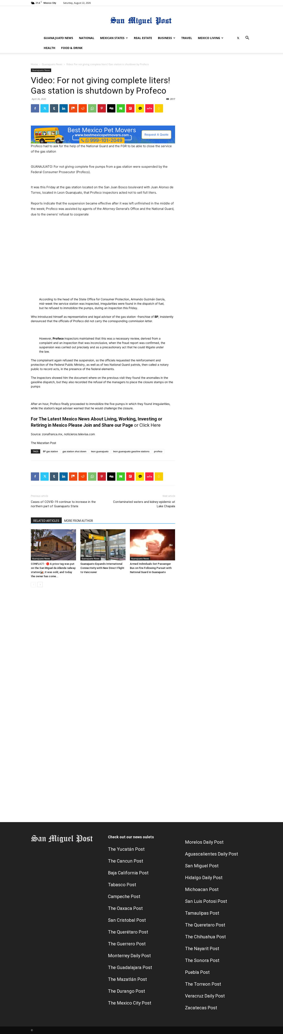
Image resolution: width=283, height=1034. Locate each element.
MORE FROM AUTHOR (78, 520)
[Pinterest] (102, 108)
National (86, 38)
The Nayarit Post (202, 948)
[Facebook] (35, 108)
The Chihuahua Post (205, 936)
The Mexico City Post (129, 1003)
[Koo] (159, 108)
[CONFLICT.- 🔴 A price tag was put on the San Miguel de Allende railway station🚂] (53, 544)
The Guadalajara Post (130, 967)
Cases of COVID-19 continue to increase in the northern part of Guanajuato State (63, 504)
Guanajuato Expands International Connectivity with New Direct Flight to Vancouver (102, 568)
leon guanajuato (100, 451)
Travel (186, 38)
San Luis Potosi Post (206, 901)
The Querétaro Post (128, 932)
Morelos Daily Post (204, 842)
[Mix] (73, 108)
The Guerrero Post (127, 943)
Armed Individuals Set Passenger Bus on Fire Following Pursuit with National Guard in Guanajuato (151, 568)
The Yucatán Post (126, 849)
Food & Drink (71, 48)
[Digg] (111, 108)
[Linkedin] (63, 108)
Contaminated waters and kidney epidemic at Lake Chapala (144, 504)
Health (49, 48)
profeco (158, 451)
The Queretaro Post (205, 925)
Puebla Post (197, 972)
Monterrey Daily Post (129, 955)
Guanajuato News (58, 38)
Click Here (150, 425)
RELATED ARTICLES (46, 520)
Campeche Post (124, 896)
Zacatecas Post (201, 1007)
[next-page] (40, 584)
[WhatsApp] (92, 108)
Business (165, 38)
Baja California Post (128, 872)
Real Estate (143, 38)
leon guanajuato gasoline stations (131, 451)
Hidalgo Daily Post (204, 877)
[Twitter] (238, 38)
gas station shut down (74, 451)
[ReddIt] (83, 108)
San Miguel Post (202, 865)
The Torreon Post (203, 984)
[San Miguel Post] (141, 20)
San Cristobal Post (127, 920)
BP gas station (50, 451)
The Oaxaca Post (125, 908)
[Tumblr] (54, 108)
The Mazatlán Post (127, 979)
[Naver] (121, 108)
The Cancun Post (125, 861)
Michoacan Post (202, 889)
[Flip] (130, 108)
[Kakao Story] (140, 108)
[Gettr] (149, 108)
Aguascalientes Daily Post (211, 854)
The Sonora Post (202, 960)
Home (34, 64)
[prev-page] (33, 584)
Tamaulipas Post (202, 913)
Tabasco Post (122, 884)
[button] (247, 38)
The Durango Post (126, 991)
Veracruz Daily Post (205, 996)
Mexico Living (209, 38)
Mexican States (112, 38)
